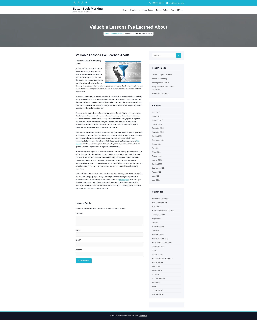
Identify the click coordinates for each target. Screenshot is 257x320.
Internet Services (117, 34)
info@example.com (176, 3)
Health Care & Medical (160, 239)
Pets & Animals (157, 262)
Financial (155, 223)
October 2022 (157, 164)
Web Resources (158, 294)
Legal (154, 250)
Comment (79, 213)
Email (78, 240)
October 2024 (157, 136)
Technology (156, 282)
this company (124, 180)
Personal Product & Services (162, 258)
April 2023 (156, 148)
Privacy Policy (162, 10)
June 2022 (156, 180)
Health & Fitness (158, 235)
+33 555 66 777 (157, 3)
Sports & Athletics (158, 278)
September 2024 (158, 140)
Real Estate (156, 266)
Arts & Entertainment (159, 203)
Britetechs (143, 316)
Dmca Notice (147, 10)
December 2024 (158, 128)
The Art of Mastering (159, 79)
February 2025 (157, 120)
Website (79, 250)
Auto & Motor (157, 207)
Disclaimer (134, 10)
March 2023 (156, 152)
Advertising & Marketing (160, 199)
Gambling (155, 231)
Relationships (157, 270)
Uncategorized (157, 290)
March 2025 (156, 116)
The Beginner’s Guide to (160, 83)
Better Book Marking (88, 9)
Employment (156, 219)
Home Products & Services (162, 243)
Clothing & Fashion (158, 215)
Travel (154, 286)
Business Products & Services (163, 211)
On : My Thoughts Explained (162, 75)
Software (155, 274)
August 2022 (156, 172)
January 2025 (157, 124)
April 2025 (156, 112)
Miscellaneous (157, 254)
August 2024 (156, 144)
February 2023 (157, 156)
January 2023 (157, 160)
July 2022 (155, 176)
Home (124, 10)
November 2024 (158, 132)
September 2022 (158, 168)
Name (78, 230)
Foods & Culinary (158, 226)
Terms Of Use (177, 10)
